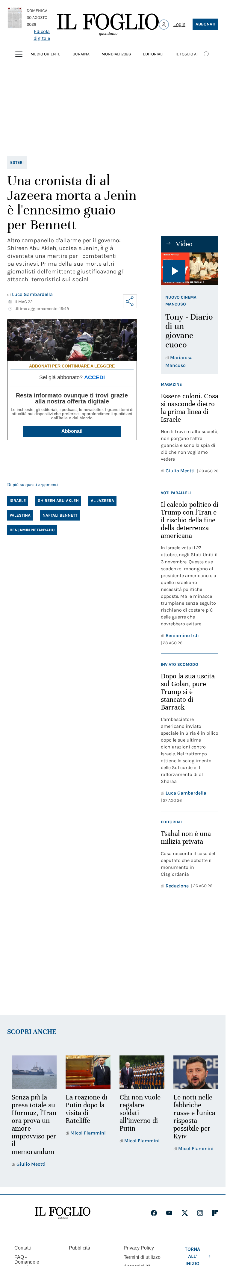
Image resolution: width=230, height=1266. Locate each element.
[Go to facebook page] (154, 1220)
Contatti (22, 1255)
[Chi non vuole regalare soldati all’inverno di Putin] (139, 1071)
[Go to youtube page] (169, 1220)
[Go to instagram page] (200, 1220)
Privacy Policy (139, 1255)
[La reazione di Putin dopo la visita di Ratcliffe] (86, 1071)
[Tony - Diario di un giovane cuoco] (189, 268)
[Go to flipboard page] (215, 1220)
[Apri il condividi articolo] (130, 301)
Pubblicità (79, 1255)
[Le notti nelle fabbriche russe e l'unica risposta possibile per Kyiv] (192, 1071)
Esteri (17, 162)
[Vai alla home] (108, 25)
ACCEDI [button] (94, 377)
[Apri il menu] (18, 54)
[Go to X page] (185, 1220)
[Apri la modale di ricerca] (206, 54)
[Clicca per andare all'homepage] (62, 1220)
